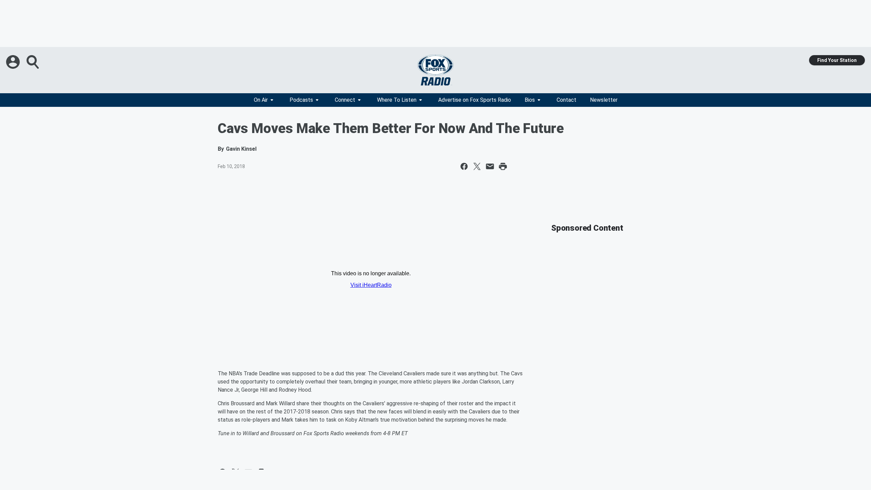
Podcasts (301, 100)
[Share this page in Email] (490, 166)
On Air (261, 100)
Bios (530, 100)
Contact (566, 100)
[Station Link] (435, 70)
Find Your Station (837, 60)
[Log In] (13, 62)
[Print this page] (503, 166)
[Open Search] (33, 62)
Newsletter (604, 100)
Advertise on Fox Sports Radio (474, 100)
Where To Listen (396, 100)
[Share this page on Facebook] (464, 166)
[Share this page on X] (477, 166)
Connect (345, 100)
